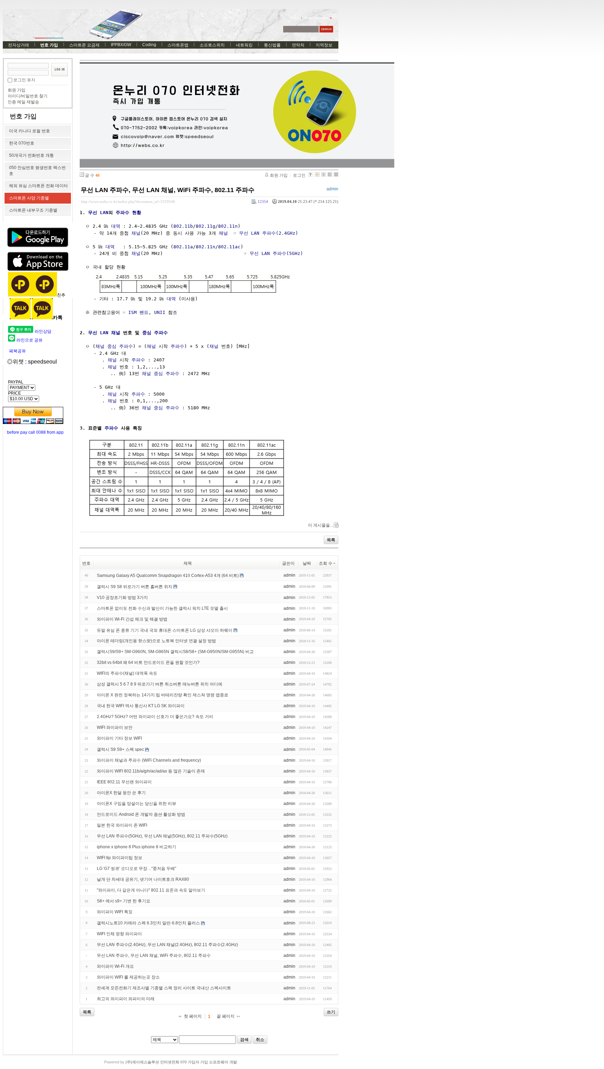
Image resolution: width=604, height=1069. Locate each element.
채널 (136, 233)
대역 (115, 226)
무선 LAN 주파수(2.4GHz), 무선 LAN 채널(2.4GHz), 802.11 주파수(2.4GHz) (167, 944)
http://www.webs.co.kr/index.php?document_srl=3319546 (128, 201)
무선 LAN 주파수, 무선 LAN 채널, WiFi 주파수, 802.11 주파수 (167, 189)
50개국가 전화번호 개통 (31, 155)
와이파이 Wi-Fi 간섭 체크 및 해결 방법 (132, 619)
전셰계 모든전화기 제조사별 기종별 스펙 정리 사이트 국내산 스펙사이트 (164, 988)
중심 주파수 (155, 332)
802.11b (183, 226)
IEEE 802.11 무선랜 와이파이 (124, 781)
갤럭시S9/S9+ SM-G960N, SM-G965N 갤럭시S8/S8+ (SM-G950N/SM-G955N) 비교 (175, 651)
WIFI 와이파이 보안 (114, 727)
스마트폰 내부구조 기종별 (33, 210)
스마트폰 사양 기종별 (29, 198)
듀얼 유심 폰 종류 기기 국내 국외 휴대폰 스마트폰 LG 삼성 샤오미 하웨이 (164, 630)
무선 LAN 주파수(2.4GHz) (268, 233)
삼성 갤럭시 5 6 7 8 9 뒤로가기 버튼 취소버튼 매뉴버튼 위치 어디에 (159, 684)
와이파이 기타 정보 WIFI (119, 738)
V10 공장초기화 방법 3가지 (122, 597)
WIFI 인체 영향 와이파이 (119, 933)
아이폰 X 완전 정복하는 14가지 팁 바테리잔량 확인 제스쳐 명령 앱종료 (162, 695)
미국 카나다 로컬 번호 (29, 131)
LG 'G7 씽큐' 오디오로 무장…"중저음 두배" (136, 868)
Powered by (170, 1062)
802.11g (205, 226)
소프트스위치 (212, 45)
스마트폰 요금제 (84, 45)
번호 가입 (49, 45)
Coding (149, 44)
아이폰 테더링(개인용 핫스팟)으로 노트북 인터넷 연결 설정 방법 (156, 640)
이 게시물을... (320, 525)
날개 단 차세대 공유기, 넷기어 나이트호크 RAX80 (143, 879)
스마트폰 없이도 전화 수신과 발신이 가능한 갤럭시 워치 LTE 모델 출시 (162, 608)
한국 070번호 (21, 143)
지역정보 (324, 45)
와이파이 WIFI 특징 (114, 911)
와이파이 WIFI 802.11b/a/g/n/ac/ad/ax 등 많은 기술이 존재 (151, 771)
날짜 (307, 563)
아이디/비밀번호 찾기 (28, 96)
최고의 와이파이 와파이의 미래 (125, 998)
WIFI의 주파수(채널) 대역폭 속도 (127, 673)
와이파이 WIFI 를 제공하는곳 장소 (128, 977)
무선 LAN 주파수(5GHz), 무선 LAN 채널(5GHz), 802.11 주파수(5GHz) (162, 836)
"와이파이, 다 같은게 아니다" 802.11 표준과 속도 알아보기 (151, 890)
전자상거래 (18, 45)
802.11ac (229, 246)
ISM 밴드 (138, 312)
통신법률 (272, 45)
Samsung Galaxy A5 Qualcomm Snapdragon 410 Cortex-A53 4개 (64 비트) (168, 575)
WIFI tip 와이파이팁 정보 (119, 857)
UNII (159, 312)
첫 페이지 (193, 1016)
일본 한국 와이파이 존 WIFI (122, 825)
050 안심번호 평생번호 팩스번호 (37, 170)
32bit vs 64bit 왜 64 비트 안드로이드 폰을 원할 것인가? (148, 662)
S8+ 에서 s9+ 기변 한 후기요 (123, 901)
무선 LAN (98, 212)
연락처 (298, 45)
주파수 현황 (128, 212)
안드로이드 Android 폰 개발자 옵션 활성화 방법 (141, 814)
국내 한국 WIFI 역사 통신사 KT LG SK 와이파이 (141, 705)
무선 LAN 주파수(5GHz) (276, 253)
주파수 (177, 346)
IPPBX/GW (121, 44)
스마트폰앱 (177, 45)
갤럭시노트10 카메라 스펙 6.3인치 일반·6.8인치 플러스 (148, 923)
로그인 (299, 175)
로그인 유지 (24, 80)
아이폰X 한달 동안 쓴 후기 (121, 792)
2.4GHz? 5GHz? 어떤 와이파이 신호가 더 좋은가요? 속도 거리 (155, 716)
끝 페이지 (226, 1016)
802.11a (183, 246)
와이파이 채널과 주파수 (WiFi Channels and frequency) (149, 760)
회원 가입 (17, 90)
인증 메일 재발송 (23, 102)
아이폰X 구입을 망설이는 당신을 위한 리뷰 (136, 803)
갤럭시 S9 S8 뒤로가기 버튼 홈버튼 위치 (134, 586)
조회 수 (325, 563)
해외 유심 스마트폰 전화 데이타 (38, 185)
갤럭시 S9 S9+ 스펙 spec (120, 749)
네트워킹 (244, 45)
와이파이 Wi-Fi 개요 (115, 966)
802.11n (228, 226)
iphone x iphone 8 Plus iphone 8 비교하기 (136, 846)
